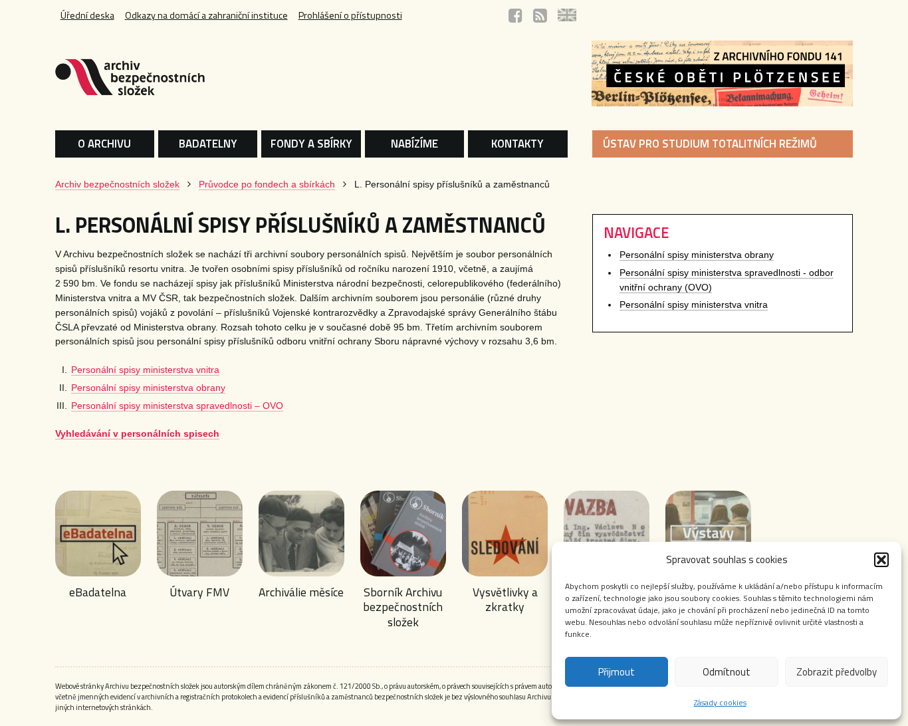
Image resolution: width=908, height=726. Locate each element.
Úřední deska (87, 15)
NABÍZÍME (414, 143)
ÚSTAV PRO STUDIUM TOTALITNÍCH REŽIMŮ (710, 143)
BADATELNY (208, 143)
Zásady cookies (720, 702)
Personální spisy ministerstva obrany (148, 388)
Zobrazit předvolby (836, 671)
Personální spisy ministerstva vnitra (145, 370)
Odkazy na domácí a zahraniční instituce (206, 15)
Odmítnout (726, 671)
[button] (881, 559)
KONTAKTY (517, 143)
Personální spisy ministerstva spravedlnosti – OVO (177, 406)
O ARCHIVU (104, 143)
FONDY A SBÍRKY (311, 143)
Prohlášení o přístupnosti (350, 15)
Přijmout (616, 671)
